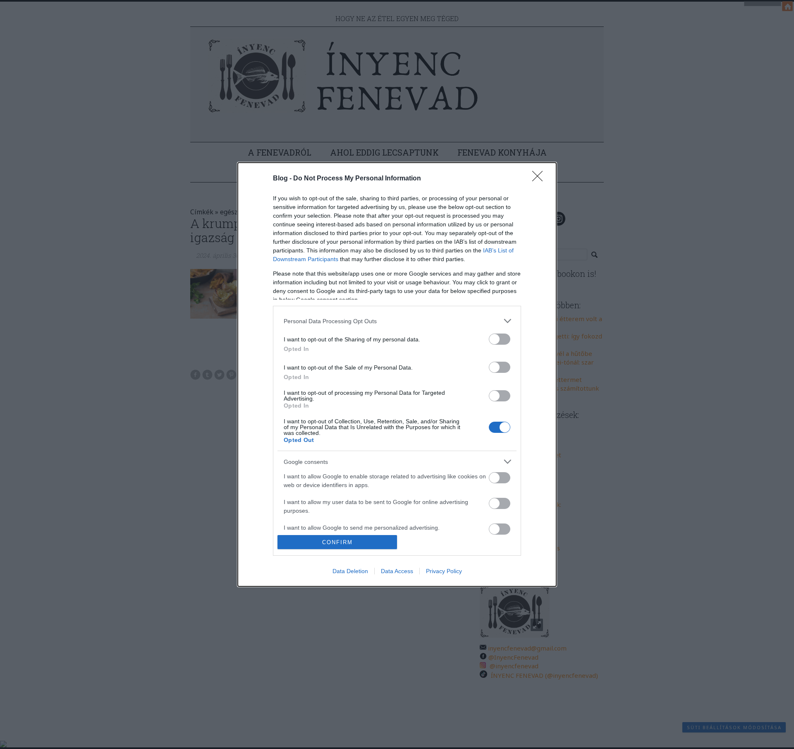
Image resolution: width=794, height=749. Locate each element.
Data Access (397, 571)
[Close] (540, 179)
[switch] (499, 339)
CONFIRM (337, 542)
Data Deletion (350, 571)
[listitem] (397, 321)
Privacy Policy (444, 571)
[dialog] (397, 374)
